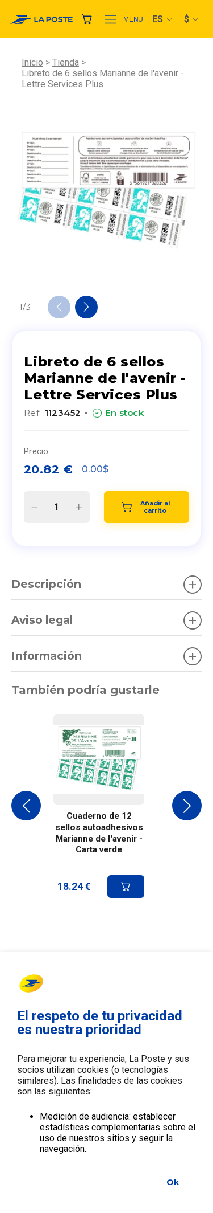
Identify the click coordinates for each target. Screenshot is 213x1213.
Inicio (32, 62)
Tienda (65, 62)
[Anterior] (59, 307)
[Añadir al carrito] (125, 886)
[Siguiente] (86, 307)
